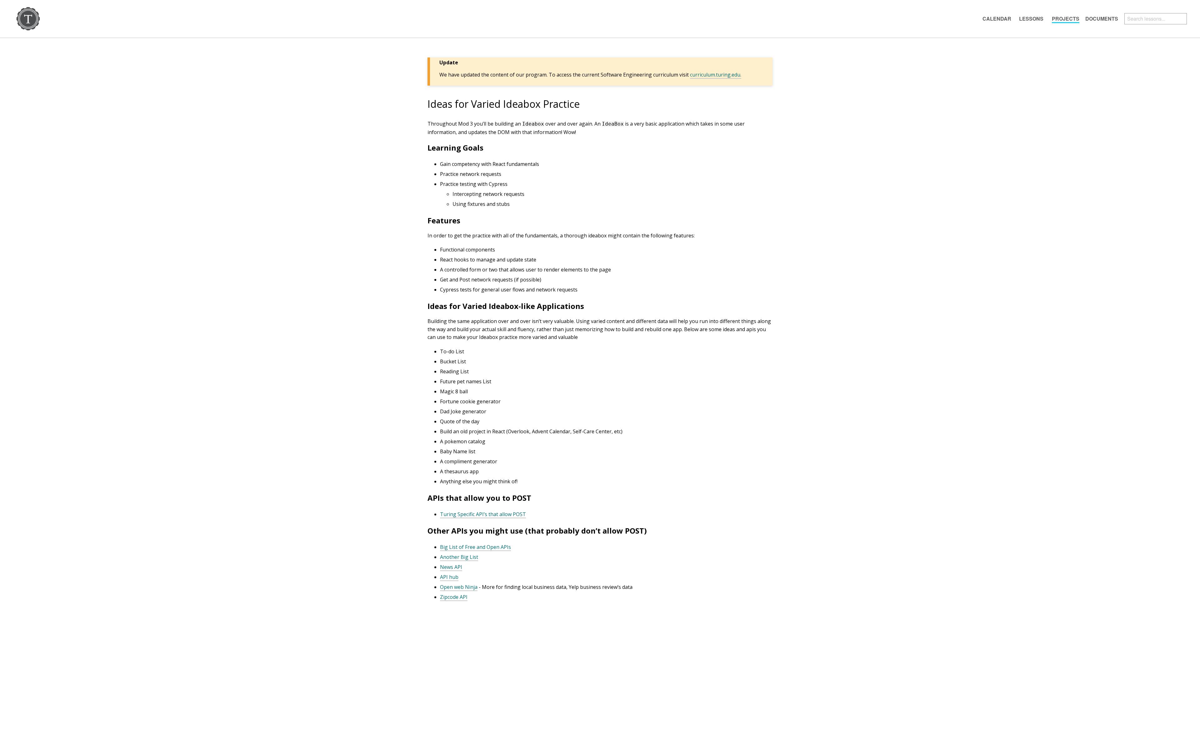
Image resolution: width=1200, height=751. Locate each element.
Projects (1065, 18)
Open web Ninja (459, 587)
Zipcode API (454, 597)
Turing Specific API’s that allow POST (483, 514)
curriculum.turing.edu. (715, 74)
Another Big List (459, 557)
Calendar (996, 18)
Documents (1101, 18)
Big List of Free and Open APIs (475, 547)
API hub (449, 577)
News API (451, 567)
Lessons (1031, 18)
